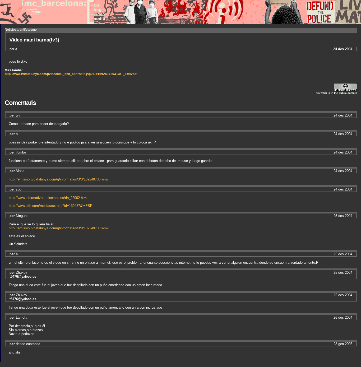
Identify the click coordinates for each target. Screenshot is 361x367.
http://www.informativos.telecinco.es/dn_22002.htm (48, 198)
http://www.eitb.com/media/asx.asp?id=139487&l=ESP (50, 206)
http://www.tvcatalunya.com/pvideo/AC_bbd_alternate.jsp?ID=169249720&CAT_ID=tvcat (71, 74)
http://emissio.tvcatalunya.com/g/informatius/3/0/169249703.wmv (59, 179)
